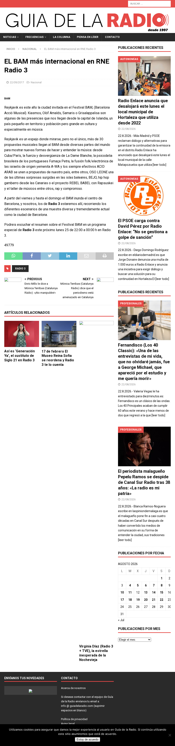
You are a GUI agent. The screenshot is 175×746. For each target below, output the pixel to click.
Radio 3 (20, 268)
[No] (170, 735)
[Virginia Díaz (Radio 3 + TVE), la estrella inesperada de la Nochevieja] (96, 481)
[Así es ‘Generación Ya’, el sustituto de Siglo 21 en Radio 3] (21, 334)
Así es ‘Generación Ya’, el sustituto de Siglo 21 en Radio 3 (19, 355)
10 (122, 592)
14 (153, 592)
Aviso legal (68, 723)
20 (145, 599)
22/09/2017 (17, 82)
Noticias (9, 37)
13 (145, 592)
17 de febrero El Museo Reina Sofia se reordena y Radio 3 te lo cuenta (58, 358)
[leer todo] (159, 164)
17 (122, 599)
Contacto (112, 37)
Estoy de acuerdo (87, 739)
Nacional (36, 82)
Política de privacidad (74, 719)
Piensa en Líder (87, 37)
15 (161, 592)
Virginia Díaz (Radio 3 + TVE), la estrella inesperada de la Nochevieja (96, 653)
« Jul (121, 620)
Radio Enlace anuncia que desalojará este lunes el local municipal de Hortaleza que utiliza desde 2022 (143, 112)
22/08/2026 (128, 128)
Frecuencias (34, 37)
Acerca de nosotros (73, 688)
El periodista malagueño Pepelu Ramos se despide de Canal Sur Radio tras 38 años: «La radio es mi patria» (144, 482)
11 (130, 592)
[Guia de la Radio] (87, 30)
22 (161, 599)
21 (153, 599)
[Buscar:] (149, 3)
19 (138, 599)
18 (130, 599)
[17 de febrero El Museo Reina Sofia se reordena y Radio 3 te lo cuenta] (59, 334)
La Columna (61, 37)
